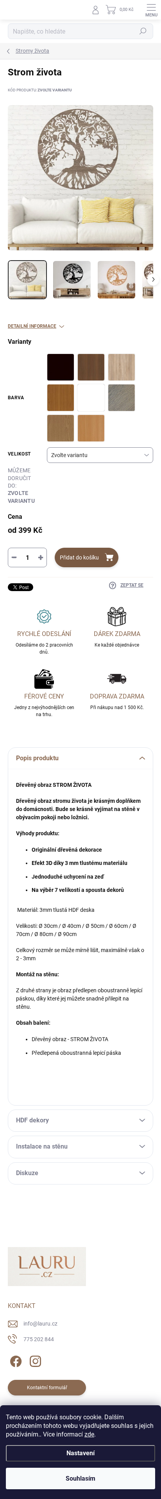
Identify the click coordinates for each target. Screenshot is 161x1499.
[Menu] (151, 10)
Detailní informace (32, 326)
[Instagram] (34, 1360)
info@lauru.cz (40, 1323)
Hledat (143, 31)
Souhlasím (80, 1478)
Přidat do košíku (79, 557)
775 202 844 (38, 1339)
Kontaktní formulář (47, 1387)
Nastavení (80, 1453)
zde (89, 1434)
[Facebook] (14, 1360)
